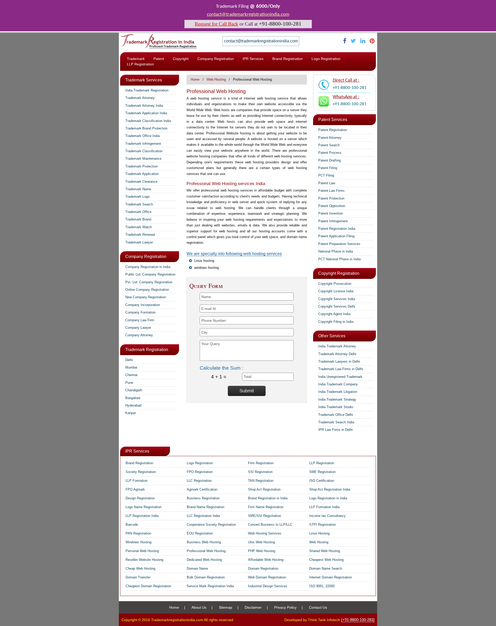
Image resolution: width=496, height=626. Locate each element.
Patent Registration (332, 130)
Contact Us (318, 607)
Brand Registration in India (268, 498)
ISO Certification (321, 481)
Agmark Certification (202, 489)
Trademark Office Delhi (335, 415)
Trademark (136, 59)
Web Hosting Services (264, 533)
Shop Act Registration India (329, 489)
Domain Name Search (325, 568)
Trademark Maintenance (143, 159)
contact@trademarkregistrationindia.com (248, 14)
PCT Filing (326, 175)
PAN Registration (138, 533)
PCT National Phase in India (339, 259)
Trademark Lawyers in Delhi (339, 361)
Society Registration (141, 472)
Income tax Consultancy (327, 516)
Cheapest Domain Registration (148, 586)
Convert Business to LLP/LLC (270, 524)
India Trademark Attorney (337, 346)
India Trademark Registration (146, 90)
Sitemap (225, 607)
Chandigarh (133, 390)
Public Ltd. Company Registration (150, 274)
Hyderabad (133, 405)
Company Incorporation (142, 305)
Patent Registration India (336, 229)
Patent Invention (330, 213)
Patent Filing (327, 168)
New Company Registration (145, 297)
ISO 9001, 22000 (322, 586)
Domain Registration (263, 568)
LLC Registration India (203, 516)
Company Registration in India (147, 267)
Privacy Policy (285, 607)
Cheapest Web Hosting (326, 560)
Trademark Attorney (140, 98)
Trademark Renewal (140, 234)
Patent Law (326, 183)
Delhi (129, 360)
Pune (129, 383)
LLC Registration (199, 481)
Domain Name (197, 568)
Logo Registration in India (328, 498)
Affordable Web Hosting (265, 560)
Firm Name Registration (265, 507)
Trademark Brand (138, 219)
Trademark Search (139, 204)
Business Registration (203, 498)
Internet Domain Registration (330, 577)
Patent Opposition (331, 206)
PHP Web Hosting (261, 551)
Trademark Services (143, 80)
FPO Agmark (135, 489)
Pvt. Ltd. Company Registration (148, 282)
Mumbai (131, 367)
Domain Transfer (138, 577)
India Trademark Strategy (337, 399)
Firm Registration (261, 463)
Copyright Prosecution (334, 284)
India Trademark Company (338, 384)
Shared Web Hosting (324, 551)
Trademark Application (142, 174)
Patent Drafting (329, 160)
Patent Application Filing (336, 236)
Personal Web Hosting (142, 551)
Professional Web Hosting (206, 551)
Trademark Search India (336, 422)
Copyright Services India (336, 299)
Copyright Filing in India (335, 322)
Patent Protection (331, 198)
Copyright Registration (338, 273)
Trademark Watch (138, 227)
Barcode (132, 524)
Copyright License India (335, 291)
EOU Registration (200, 533)
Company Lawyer (138, 328)
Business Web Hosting (204, 542)
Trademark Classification (143, 151)
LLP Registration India (142, 516)
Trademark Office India (142, 136)
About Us (198, 607)
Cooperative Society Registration (211, 524)
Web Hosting (216, 79)
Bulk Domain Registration (206, 577)
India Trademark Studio (335, 407)
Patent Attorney (330, 138)
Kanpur (130, 413)
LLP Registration (140, 64)
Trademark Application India (146, 113)
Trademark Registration (146, 349)
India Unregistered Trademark (340, 377)
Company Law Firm (139, 320)
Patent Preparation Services (339, 244)
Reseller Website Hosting (144, 560)
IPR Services (253, 59)
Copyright (181, 59)
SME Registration (322, 472)
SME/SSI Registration (264, 516)
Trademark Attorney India (144, 106)
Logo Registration (326, 59)
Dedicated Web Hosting (204, 560)
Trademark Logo (137, 197)
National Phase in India (335, 251)
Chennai (131, 375)
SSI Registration (260, 472)
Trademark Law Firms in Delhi (340, 369)
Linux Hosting (319, 533)
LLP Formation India (324, 507)
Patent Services (332, 119)
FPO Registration (200, 472)
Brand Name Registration (205, 507)
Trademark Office (138, 212)
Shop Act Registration (264, 489)
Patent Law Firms (331, 191)
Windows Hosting (138, 542)
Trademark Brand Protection (146, 128)
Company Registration (215, 59)
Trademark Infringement (143, 144)
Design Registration (140, 498)
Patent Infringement (333, 221)
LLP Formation (137, 481)
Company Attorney (139, 335)
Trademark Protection (141, 166)
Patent (158, 59)
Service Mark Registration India (210, 586)
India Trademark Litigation (337, 392)
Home (195, 79)
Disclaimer (253, 607)
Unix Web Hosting (261, 542)
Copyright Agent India (334, 314)
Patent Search (329, 145)
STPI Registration (322, 524)
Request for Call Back (216, 24)
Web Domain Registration (267, 577)
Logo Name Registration (143, 507)
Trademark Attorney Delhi (337, 354)
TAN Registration (260, 481)
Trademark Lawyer (139, 242)
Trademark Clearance (141, 182)
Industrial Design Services (267, 586)
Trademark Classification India (148, 121)
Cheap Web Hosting (140, 568)
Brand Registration (287, 59)
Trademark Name (138, 189)
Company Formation (140, 312)
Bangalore (132, 398)
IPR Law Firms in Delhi (335, 430)
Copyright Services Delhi (336, 306)
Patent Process (330, 153)
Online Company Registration (147, 290)
